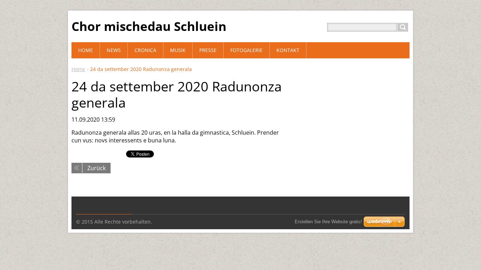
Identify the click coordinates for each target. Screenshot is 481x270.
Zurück (96, 168)
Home (78, 69)
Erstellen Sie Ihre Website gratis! (328, 221)
